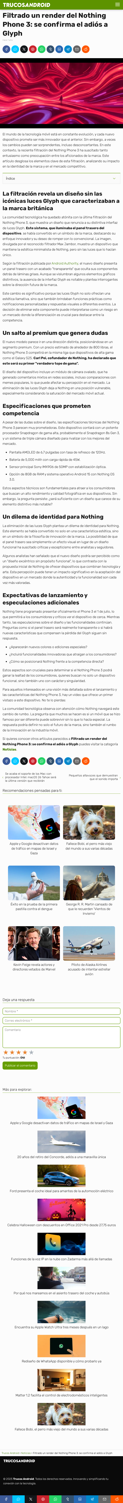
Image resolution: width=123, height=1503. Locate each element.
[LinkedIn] (59, 49)
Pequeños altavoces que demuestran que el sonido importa (93, 777)
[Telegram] (68, 49)
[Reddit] (86, 49)
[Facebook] (6, 49)
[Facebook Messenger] (15, 49)
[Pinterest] (33, 49)
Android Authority (65, 263)
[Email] (77, 49)
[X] (24, 49)
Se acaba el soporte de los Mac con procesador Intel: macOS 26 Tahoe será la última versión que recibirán (30, 777)
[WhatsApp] (41, 49)
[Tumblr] (50, 49)
